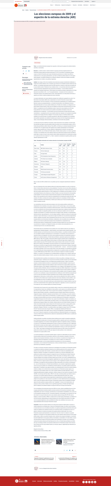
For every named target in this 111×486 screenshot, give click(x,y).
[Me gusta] (35, 450)
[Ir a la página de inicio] (21, 4)
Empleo (77, 481)
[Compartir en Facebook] (64, 450)
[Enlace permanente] (26, 73)
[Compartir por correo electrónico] (23, 73)
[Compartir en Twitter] (67, 450)
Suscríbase (87, 1)
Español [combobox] (93, 1)
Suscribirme (27, 93)
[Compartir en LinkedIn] (70, 450)
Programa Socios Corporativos (77, 1)
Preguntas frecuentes (62, 481)
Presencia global (26, 1)
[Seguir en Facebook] (83, 482)
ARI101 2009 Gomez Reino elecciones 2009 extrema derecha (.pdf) (28, 83)
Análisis (26, 10)
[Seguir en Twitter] (86, 482)
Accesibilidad (71, 481)
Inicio (23, 10)
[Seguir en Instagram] (89, 482)
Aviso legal (39, 481)
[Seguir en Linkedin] (92, 482)
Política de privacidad (47, 481)
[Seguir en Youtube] (95, 482)
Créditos (55, 481)
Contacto (34, 481)
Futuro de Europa (33, 10)
